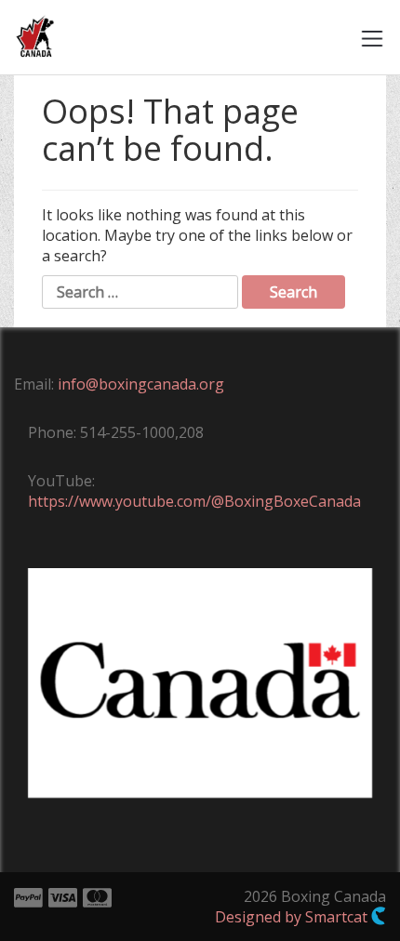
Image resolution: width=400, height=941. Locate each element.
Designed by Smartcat (293, 917)
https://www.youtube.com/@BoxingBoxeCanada (194, 501)
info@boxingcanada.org (141, 384)
